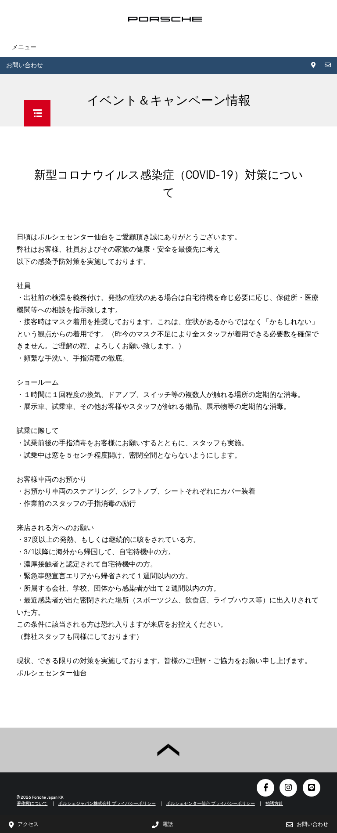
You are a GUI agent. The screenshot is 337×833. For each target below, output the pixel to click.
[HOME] (165, 19)
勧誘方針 (274, 803)
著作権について (32, 803)
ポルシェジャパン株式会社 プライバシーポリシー (107, 803)
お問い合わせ (24, 65)
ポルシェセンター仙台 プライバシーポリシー (210, 803)
